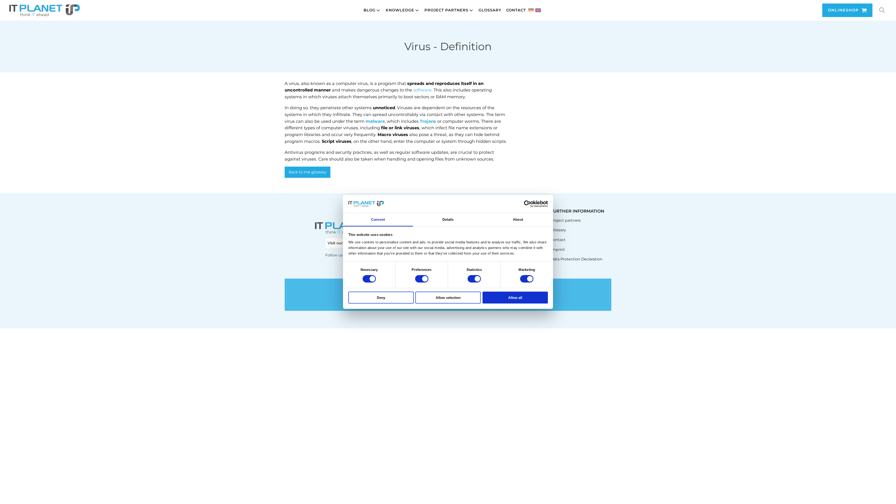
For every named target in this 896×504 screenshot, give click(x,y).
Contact (558, 240)
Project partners (566, 220)
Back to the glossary (307, 172)
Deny (381, 297)
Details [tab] (448, 219)
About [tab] (518, 219)
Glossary (558, 230)
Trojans (428, 121)
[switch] (421, 279)
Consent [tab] (378, 219)
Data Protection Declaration (576, 259)
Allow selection (448, 297)
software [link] (421, 152)
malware (375, 121)
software (422, 90)
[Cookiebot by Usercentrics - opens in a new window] (527, 203)
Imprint (558, 249)
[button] (372, 10)
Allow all (515, 297)
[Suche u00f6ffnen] (882, 10)
